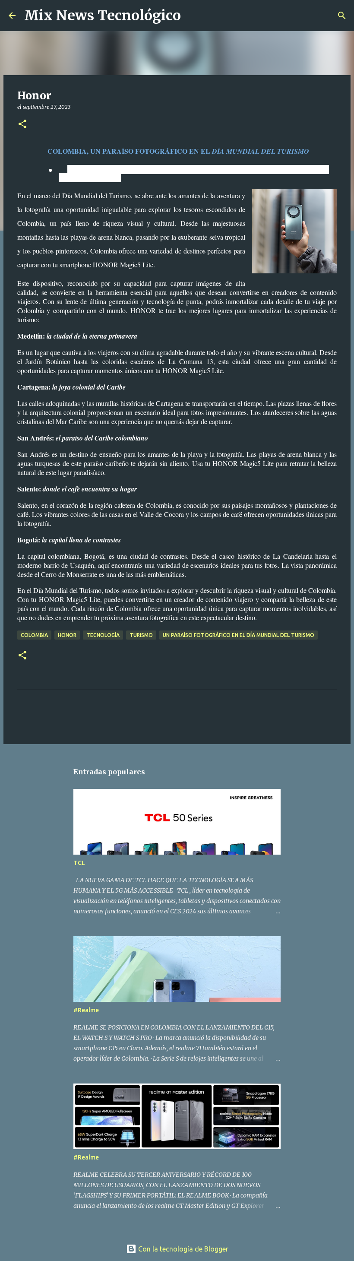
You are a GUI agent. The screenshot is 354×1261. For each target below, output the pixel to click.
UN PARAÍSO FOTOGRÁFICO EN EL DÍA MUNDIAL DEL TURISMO (238, 635)
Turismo (141, 635)
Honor (67, 635)
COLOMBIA (34, 635)
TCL (79, 862)
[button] (22, 124)
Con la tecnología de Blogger (182, 1249)
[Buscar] (193, 15)
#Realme (86, 1010)
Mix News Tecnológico (102, 15)
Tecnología (103, 635)
